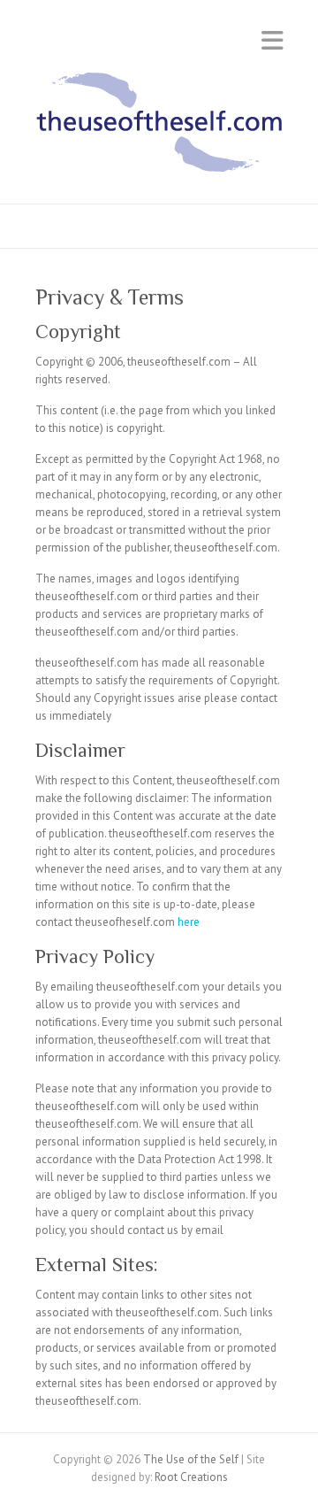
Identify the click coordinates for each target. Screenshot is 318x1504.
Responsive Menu (272, 40)
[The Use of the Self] (159, 126)
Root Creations (191, 1477)
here (189, 921)
